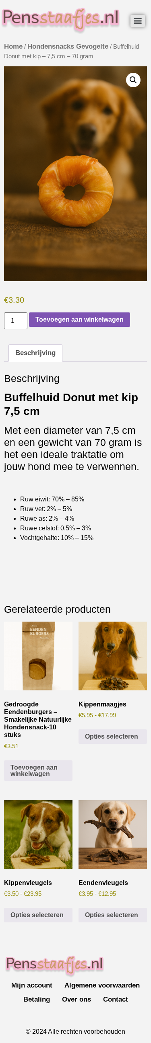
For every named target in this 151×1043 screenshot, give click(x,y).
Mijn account (31, 985)
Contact (115, 999)
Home (13, 46)
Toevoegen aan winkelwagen (79, 319)
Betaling (36, 999)
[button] (133, 80)
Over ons (76, 999)
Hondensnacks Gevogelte (67, 46)
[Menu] (137, 21)
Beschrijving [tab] (35, 353)
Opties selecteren (111, 736)
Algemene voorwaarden (102, 985)
